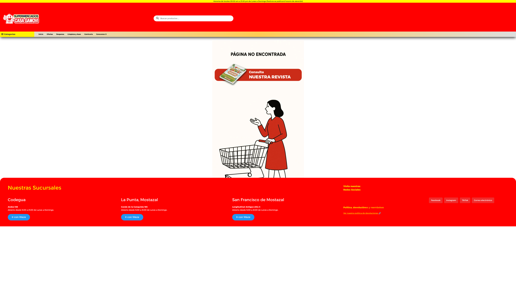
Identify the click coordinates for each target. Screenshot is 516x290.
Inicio (41, 34)
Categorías (9, 34)
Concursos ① (101, 34)
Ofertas (50, 34)
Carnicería (88, 34)
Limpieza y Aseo (74, 34)
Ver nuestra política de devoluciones (361, 213)
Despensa (60, 34)
